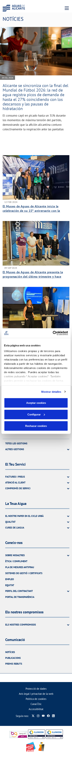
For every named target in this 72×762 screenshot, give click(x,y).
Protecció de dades (36, 688)
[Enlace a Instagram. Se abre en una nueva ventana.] (38, 716)
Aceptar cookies (36, 402)
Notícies (10, 652)
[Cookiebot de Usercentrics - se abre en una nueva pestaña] (52, 333)
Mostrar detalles (51, 391)
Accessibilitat (36, 709)
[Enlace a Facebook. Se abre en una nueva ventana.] (48, 716)
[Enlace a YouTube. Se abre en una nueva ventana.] (43, 716)
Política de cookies (36, 699)
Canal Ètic (36, 704)
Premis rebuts (13, 663)
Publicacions (13, 658)
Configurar (34, 414)
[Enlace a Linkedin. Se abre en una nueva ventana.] (53, 716)
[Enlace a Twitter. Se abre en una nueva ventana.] (33, 716)
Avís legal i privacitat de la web (36, 693)
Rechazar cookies (36, 425)
